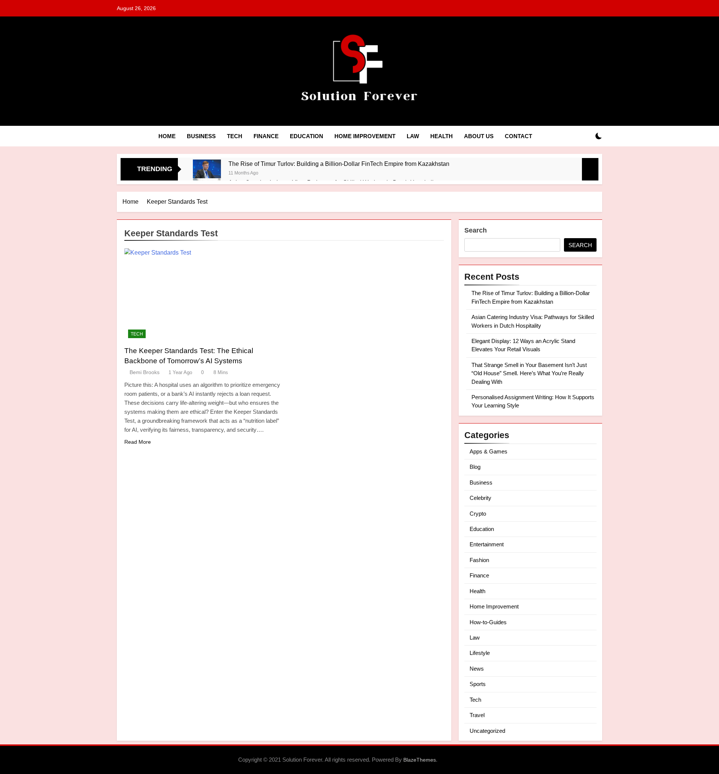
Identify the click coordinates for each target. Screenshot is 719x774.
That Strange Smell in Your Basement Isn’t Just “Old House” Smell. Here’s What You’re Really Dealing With (529, 373)
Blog (475, 467)
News (477, 668)
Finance (266, 136)
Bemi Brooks (145, 372)
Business (201, 136)
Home (167, 136)
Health (441, 136)
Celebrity (480, 498)
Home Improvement (364, 136)
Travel (477, 715)
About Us (479, 136)
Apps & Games (488, 451)
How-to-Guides (488, 622)
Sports (478, 684)
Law (413, 136)
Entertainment (487, 544)
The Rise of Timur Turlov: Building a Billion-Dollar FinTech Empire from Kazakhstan (338, 163)
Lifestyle (480, 653)
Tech (234, 136)
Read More (137, 442)
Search (475, 230)
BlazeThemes (419, 760)
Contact (518, 136)
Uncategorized (487, 731)
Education (306, 136)
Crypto (478, 513)
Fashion (479, 560)
